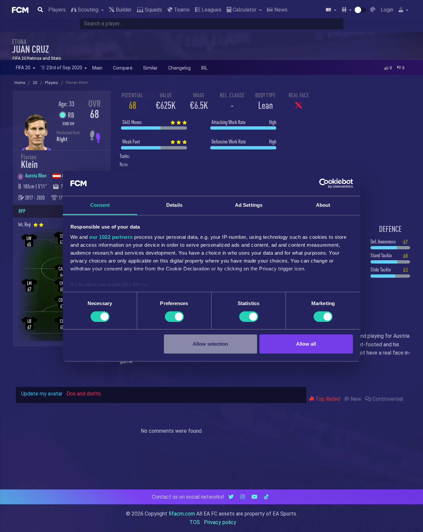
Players (57, 10)
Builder (123, 10)
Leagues (210, 10)
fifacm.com (182, 514)
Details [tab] (174, 205)
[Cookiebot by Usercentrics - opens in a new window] (324, 183)
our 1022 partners (111, 237)
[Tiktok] (266, 497)
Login (387, 10)
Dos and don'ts (83, 394)
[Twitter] (231, 497)
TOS (194, 522)
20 (35, 82)
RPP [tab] (22, 211)
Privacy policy (220, 522)
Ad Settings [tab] (248, 205)
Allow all (306, 344)
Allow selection (210, 344)
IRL (204, 68)
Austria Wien (36, 175)
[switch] (174, 316)
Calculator (244, 10)
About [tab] (323, 205)
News (280, 10)
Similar (150, 68)
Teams (181, 10)
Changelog (179, 68)
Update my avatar (41, 394)
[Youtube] (254, 497)
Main (97, 68)
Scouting (88, 10)
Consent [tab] (100, 205)
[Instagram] (242, 497)
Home (20, 82)
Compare (123, 68)
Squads (152, 10)
